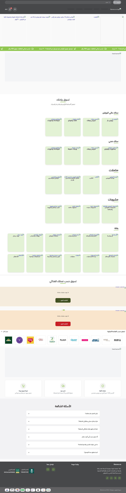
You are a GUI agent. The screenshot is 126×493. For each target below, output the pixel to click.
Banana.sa (103, 490)
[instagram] (119, 478)
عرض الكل (5, 331)
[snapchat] (111, 478)
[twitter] (115, 478)
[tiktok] (107, 478)
